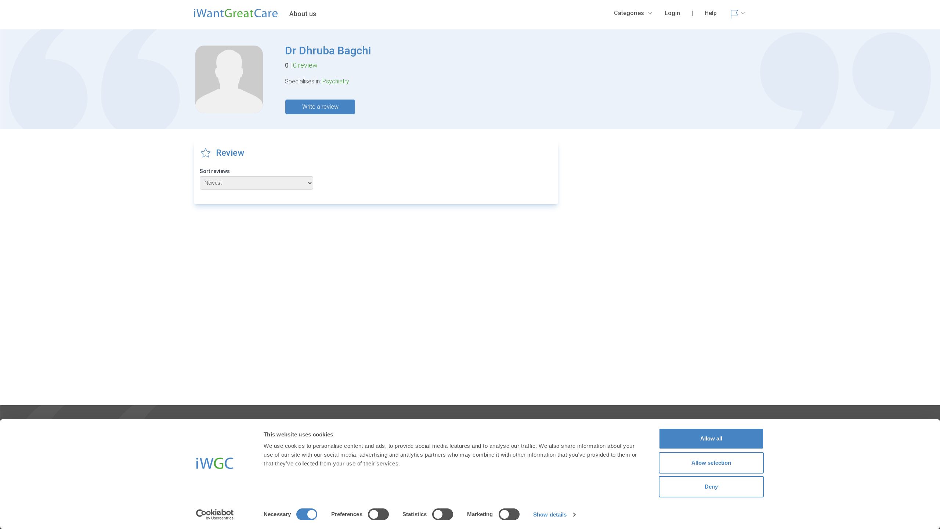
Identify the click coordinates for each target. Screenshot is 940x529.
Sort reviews (215, 171)
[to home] (236, 16)
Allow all (711, 438)
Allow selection (711, 463)
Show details (550, 514)
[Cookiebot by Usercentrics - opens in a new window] (215, 514)
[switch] (378, 514)
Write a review (320, 106)
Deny (711, 486)
